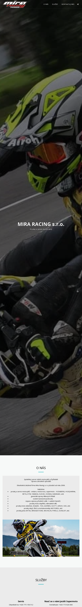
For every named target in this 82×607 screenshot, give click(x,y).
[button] (77, 4)
